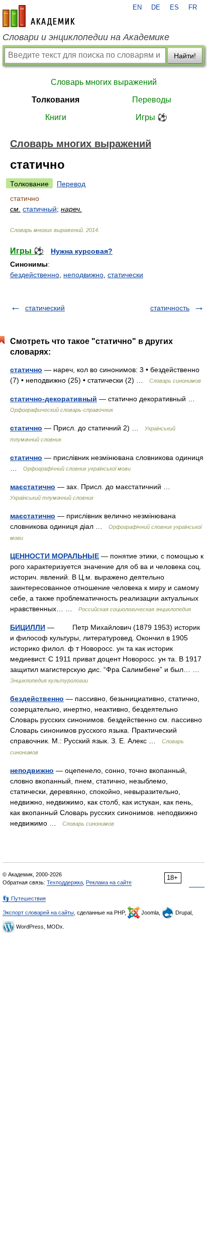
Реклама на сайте (109, 882)
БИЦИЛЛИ (27, 627)
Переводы (151, 99)
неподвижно (83, 275)
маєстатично (32, 487)
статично (26, 370)
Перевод (71, 184)
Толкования (55, 99)
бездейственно (34, 275)
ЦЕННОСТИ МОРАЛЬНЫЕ (54, 556)
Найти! (185, 56)
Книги (55, 117)
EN (137, 7)
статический (45, 308)
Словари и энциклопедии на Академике (86, 37)
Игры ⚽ (151, 117)
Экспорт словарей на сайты (38, 913)
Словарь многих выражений (104, 82)
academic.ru (39, 16)
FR (192, 7)
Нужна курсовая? (82, 251)
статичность (169, 308)
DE (155, 7)
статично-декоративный (53, 399)
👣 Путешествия (24, 898)
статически (125, 275)
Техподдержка (65, 882)
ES (174, 7)
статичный (40, 209)
